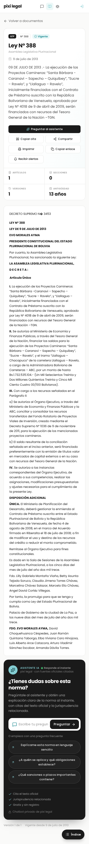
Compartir (65, 139)
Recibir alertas (28, 159)
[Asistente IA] (42, 6)
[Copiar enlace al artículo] (76, 278)
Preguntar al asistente (47, 129)
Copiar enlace (65, 149)
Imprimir (28, 149)
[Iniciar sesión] (81, 6)
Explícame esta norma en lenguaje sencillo (47, 747)
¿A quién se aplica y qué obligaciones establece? (47, 762)
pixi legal (13, 6)
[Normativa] (49, 6)
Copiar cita (28, 139)
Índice (76, 834)
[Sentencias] (57, 6)
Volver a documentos (26, 21)
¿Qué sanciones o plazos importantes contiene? (47, 777)
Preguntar (62, 724)
